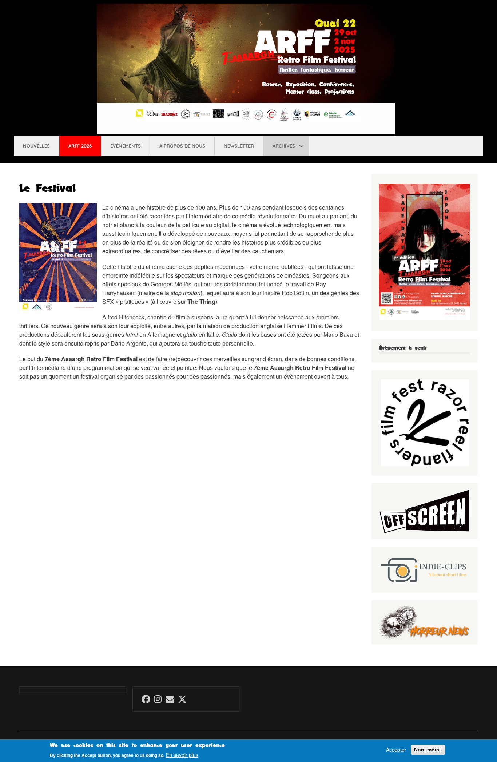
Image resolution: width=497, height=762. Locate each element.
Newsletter (239, 146)
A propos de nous (182, 146)
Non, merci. (428, 750)
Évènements (125, 146)
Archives (284, 146)
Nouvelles (36, 146)
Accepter (396, 749)
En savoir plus (182, 754)
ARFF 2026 (80, 146)
